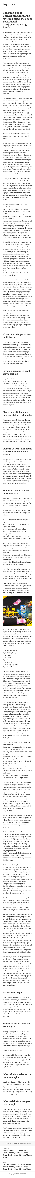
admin (15, 1143)
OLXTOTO (23, 1174)
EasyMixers (9, 4)
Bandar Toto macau (25, 1143)
